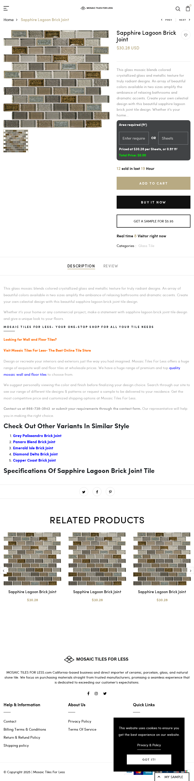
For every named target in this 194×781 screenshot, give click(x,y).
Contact (10, 721)
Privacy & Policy (149, 745)
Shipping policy (16, 745)
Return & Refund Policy (22, 737)
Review (111, 266)
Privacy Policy (79, 721)
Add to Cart (153, 183)
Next (182, 19)
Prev (168, 19)
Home (9, 19)
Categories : (126, 245)
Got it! (149, 759)
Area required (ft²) (133, 125)
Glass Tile (146, 245)
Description (81, 266)
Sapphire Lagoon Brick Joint (32, 592)
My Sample (173, 777)
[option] (57, 79)
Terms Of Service (82, 729)
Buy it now (153, 202)
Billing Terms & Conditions (25, 729)
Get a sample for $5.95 (153, 221)
